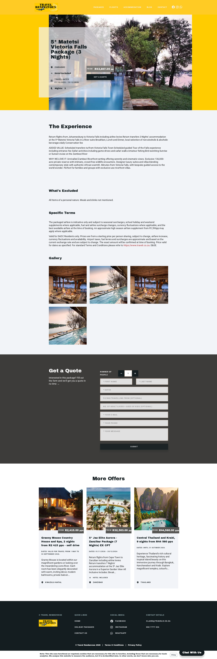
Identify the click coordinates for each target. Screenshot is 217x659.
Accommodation (132, 7)
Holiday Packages (84, 627)
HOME (77, 621)
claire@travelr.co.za (158, 621)
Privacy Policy (135, 645)
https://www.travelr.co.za (137, 245)
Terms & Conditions (114, 645)
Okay (173, 655)
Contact (162, 7)
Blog (149, 7)
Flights (114, 7)
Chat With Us (191, 652)
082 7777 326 (152, 627)
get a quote (100, 77)
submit (134, 447)
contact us (81, 633)
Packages (99, 7)
